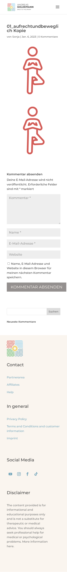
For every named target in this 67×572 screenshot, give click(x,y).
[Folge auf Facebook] (27, 474)
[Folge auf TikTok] (36, 474)
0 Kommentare (48, 36)
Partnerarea (16, 377)
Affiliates (13, 384)
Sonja (15, 36)
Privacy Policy (17, 419)
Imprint (12, 438)
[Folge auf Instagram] (19, 474)
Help (10, 392)
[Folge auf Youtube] (10, 474)
